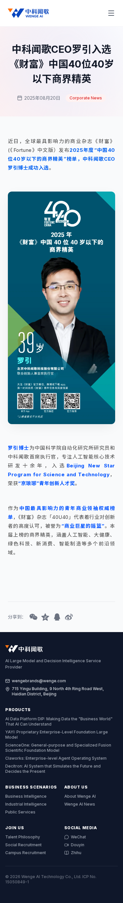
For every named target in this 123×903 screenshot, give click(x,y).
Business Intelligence (26, 796)
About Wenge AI (80, 796)
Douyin (77, 844)
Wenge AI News (79, 804)
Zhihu (76, 852)
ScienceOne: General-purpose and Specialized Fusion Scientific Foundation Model (58, 748)
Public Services (20, 812)
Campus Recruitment (25, 852)
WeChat (78, 836)
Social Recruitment (23, 844)
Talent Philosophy (22, 836)
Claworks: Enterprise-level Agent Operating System (56, 758)
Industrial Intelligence (26, 804)
